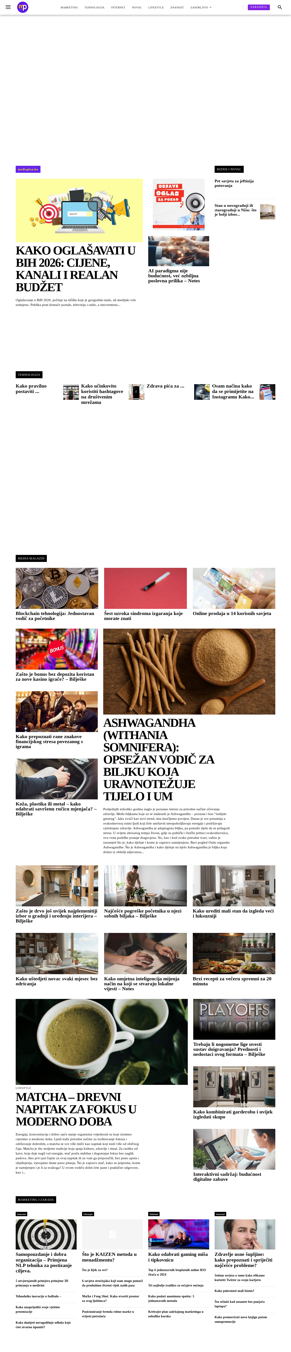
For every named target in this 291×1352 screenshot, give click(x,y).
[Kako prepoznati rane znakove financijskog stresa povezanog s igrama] (57, 711)
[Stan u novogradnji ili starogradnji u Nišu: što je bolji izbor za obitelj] (267, 212)
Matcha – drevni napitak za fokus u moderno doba (76, 1109)
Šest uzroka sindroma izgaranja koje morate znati (143, 615)
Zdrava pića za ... (165, 386)
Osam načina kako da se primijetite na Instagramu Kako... (233, 391)
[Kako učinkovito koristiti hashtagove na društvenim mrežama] (137, 392)
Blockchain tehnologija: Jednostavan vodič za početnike (55, 615)
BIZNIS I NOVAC (229, 169)
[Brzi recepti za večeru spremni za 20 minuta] (234, 953)
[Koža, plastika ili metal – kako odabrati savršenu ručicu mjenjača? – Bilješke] (57, 779)
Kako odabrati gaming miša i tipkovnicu (178, 1256)
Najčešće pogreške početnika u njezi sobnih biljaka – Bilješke (142, 913)
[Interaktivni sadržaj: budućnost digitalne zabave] (234, 1149)
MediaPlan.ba (28, 169)
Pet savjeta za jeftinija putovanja (234, 183)
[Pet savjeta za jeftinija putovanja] (267, 187)
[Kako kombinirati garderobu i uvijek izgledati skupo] (234, 1086)
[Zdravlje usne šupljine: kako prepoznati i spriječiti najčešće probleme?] (245, 1234)
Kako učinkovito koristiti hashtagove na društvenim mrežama (102, 394)
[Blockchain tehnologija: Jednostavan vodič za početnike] (57, 588)
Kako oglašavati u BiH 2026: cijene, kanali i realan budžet (75, 269)
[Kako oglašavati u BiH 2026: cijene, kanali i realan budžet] (79, 210)
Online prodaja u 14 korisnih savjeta (232, 613)
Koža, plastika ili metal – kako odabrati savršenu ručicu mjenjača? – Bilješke (56, 809)
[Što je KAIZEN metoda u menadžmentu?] (112, 1234)
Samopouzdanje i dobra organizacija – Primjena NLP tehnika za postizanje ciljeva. (44, 1262)
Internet (21, 1214)
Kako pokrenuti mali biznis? (234, 1291)
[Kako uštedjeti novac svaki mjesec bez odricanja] (57, 953)
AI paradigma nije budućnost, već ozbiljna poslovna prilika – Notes (174, 275)
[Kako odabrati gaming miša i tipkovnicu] (178, 1234)
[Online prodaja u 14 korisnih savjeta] (234, 588)
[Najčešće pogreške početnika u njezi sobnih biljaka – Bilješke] (145, 886)
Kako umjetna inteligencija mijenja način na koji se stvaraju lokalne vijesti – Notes (141, 983)
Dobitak (154, 1214)
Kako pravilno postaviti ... (31, 388)
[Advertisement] (145, 90)
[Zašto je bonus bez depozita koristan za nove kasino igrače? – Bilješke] (57, 649)
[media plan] (22, 7)
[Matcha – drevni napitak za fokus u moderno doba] (102, 1042)
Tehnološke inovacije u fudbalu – (38, 1296)
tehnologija (29, 374)
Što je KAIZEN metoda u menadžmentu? (109, 1256)
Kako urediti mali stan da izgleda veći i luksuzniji (233, 913)
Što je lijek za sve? (95, 1270)
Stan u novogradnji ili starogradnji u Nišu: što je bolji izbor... (235, 210)
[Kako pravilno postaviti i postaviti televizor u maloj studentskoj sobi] (71, 392)
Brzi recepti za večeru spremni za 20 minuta (232, 981)
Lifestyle (23, 1088)
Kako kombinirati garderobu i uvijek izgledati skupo (233, 1114)
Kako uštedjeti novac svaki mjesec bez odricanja (57, 981)
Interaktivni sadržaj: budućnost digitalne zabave (227, 1176)
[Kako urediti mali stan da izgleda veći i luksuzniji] (234, 886)
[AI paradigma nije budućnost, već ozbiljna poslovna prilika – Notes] (178, 251)
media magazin (31, 558)
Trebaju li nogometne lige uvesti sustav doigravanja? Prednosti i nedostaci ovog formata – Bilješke (229, 1049)
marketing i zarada (36, 1199)
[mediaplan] (9, 7)
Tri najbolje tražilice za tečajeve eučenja (175, 1285)
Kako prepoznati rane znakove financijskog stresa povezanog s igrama (49, 741)
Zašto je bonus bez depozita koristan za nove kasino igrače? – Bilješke (55, 676)
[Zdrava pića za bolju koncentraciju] (202, 392)
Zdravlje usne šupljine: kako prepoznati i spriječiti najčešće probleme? (243, 1259)
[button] (279, 7)
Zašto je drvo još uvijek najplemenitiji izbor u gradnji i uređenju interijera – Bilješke (56, 916)
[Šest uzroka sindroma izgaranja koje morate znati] (145, 588)
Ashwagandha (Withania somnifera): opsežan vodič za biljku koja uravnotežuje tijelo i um (158, 759)
